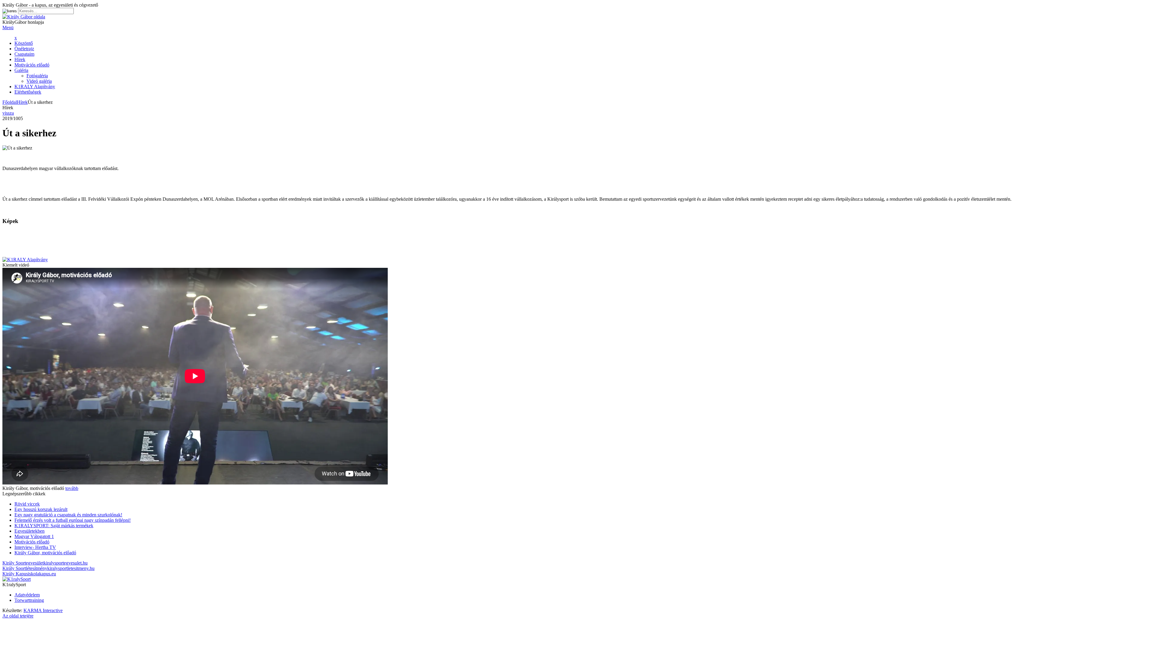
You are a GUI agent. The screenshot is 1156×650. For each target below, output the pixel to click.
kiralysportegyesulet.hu (45, 562)
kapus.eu (29, 573)
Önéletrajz (24, 48)
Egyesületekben (29, 531)
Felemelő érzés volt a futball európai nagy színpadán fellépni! (72, 520)
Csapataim (24, 54)
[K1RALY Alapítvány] (25, 259)
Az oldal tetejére (17, 615)
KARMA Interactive (43, 610)
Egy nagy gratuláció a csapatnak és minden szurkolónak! (68, 514)
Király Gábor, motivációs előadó (45, 552)
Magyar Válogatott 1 (34, 536)
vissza (8, 113)
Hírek (19, 59)
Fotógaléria (37, 75)
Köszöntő (23, 43)
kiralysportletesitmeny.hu (48, 568)
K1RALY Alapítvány (34, 86)
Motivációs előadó (31, 64)
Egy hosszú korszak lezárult (40, 509)
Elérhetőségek (27, 91)
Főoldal (9, 102)
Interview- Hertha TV (35, 547)
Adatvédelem (27, 594)
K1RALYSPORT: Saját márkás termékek (53, 525)
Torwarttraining (29, 600)
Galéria (21, 70)
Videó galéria (39, 81)
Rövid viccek (27, 503)
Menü (8, 27)
